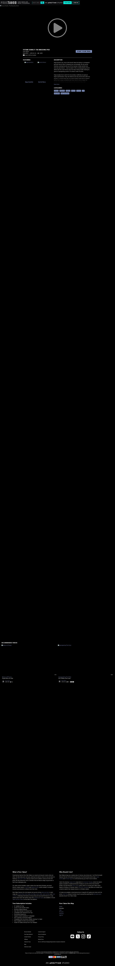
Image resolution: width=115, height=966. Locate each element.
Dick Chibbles (61, 678)
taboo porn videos (21, 878)
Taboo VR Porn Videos (18, 899)
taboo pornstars (45, 892)
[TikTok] (89, 936)
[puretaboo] (8, 3)
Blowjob (73, 90)
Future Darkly (75, 885)
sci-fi (83, 90)
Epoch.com (32, 953)
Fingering (68, 90)
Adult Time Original (65, 93)
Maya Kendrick (29, 82)
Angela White (5, 678)
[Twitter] (78, 936)
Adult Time (65, 894)
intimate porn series (39, 897)
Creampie (79, 90)
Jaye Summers (46, 894)
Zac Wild (11, 678)
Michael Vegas (68, 878)
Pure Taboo (7, 680)
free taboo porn (97, 894)
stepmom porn (35, 887)
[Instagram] (83, 936)
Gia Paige (33, 894)
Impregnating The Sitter (64, 677)
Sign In (76, 2)
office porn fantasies (83, 887)
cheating (27, 887)
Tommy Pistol (21, 894)
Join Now (67, 2)
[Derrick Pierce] (44, 71)
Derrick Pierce (42, 82)
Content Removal (57, 954)
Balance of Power (7, 677)
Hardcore (56, 90)
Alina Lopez (68, 678)
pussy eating (56, 93)
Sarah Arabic (39, 894)
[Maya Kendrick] (31, 71)
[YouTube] (72, 936)
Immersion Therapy (87, 882)
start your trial (84, 51)
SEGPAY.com (72, 953)
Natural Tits (62, 90)
